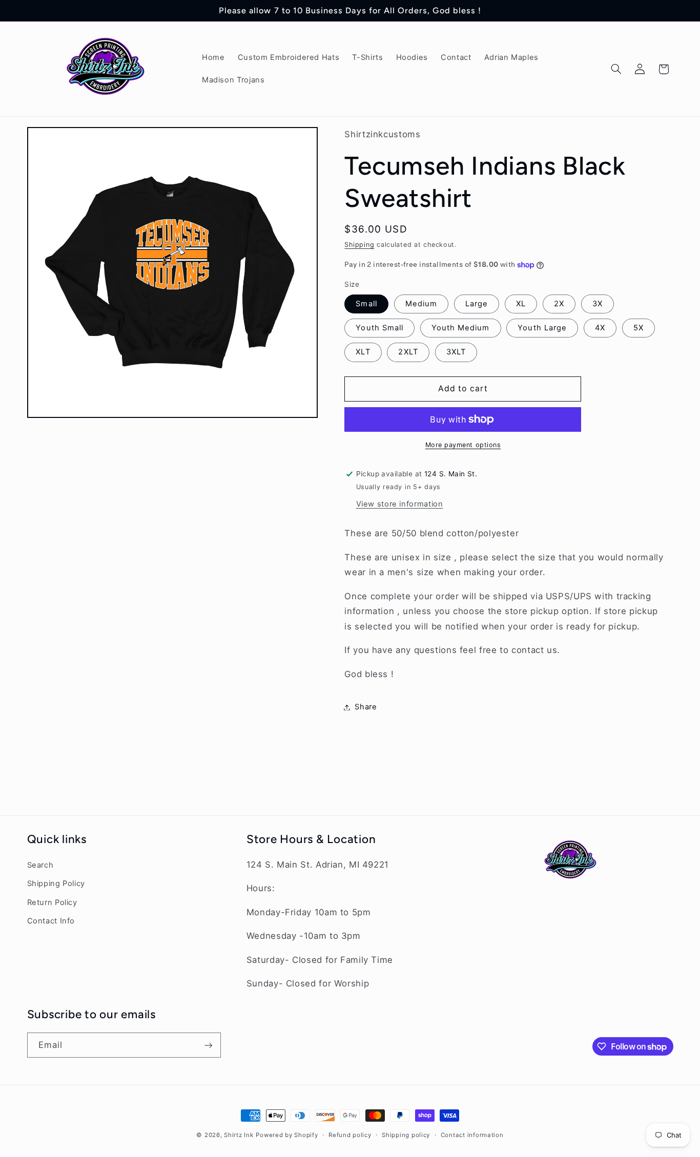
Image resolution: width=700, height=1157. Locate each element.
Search (40, 865)
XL (521, 303)
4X (600, 327)
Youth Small (379, 327)
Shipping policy (406, 1135)
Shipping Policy (56, 883)
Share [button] (366, 706)
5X (638, 327)
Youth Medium (460, 327)
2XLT (408, 352)
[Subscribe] (208, 1045)
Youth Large (542, 327)
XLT (363, 352)
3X (597, 303)
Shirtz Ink (238, 1135)
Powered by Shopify (287, 1135)
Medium (421, 303)
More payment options (463, 445)
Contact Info (51, 920)
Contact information (472, 1135)
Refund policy (350, 1135)
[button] (616, 69)
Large (476, 303)
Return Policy (52, 902)
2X (559, 303)
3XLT (456, 352)
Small (366, 303)
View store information (399, 504)
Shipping (359, 245)
